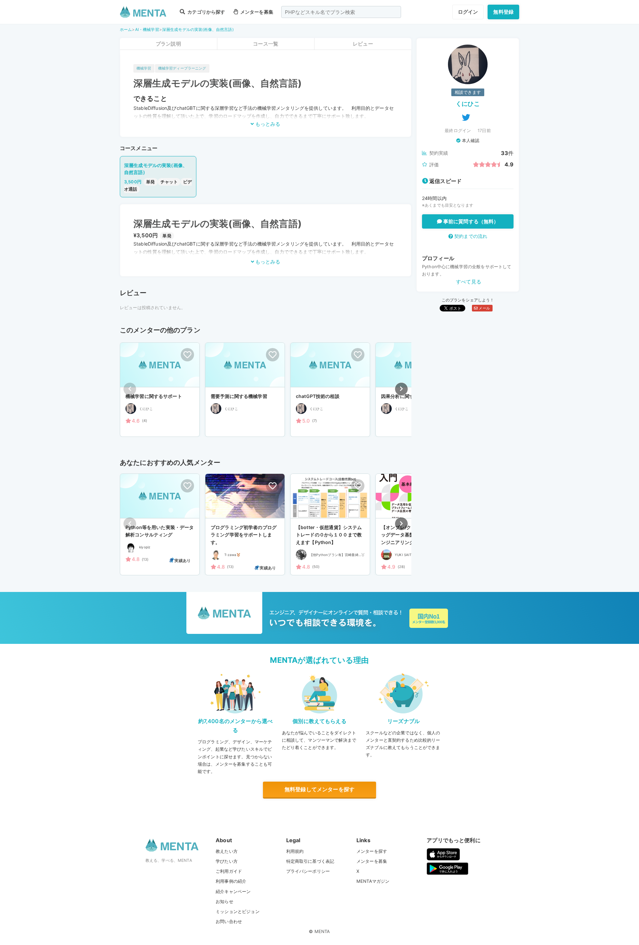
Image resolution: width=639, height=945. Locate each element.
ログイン (468, 12)
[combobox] (341, 12)
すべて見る (468, 282)
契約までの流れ (470, 236)
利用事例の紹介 (231, 881)
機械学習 (143, 68)
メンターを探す (371, 851)
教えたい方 (227, 851)
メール (484, 308)
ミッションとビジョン (238, 911)
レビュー (363, 44)
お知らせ (224, 901)
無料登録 (503, 12)
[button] (401, 389)
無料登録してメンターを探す (319, 789)
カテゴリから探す (205, 12)
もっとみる (267, 124)
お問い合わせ (229, 921)
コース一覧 (265, 44)
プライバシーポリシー (308, 871)
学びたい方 (227, 861)
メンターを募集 (256, 12)
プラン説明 (168, 44)
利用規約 (295, 851)
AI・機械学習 (147, 29)
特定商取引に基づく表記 (310, 861)
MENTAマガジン (372, 881)
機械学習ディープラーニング (182, 68)
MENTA (322, 931)
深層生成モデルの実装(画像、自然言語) (198, 29)
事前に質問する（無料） (470, 221)
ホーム (126, 29)
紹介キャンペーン (233, 891)
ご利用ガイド (229, 871)
